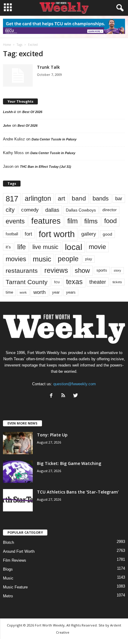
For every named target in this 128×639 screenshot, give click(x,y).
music (42, 259)
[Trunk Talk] (18, 75)
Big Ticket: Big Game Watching (69, 463)
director (109, 210)
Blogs (8, 569)
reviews (56, 270)
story (117, 270)
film (72, 221)
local (73, 247)
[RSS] (65, 396)
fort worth (57, 234)
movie (97, 246)
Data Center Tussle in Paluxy (54, 139)
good (107, 234)
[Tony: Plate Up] (18, 443)
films (91, 221)
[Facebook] (52, 396)
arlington (38, 198)
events (15, 221)
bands (101, 198)
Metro (8, 596)
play (88, 259)
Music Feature (15, 587)
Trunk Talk (48, 67)
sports (101, 270)
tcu (57, 282)
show (82, 270)
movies (16, 259)
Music (8, 578)
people (68, 259)
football (12, 234)
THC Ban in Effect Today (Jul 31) (45, 166)
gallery (88, 234)
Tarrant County (27, 281)
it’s (8, 247)
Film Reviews (14, 560)
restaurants (22, 270)
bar (118, 198)
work (23, 292)
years (71, 292)
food (110, 221)
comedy (30, 210)
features (46, 221)
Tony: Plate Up (52, 435)
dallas (52, 210)
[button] (118, 8)
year (56, 292)
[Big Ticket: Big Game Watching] (18, 472)
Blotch (8, 542)
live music (45, 247)
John (7, 125)
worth (39, 292)
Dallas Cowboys (81, 210)
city (10, 209)
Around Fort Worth (19, 551)
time (9, 292)
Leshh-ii (9, 112)
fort (28, 234)
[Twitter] (76, 396)
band (79, 198)
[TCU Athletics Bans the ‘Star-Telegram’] (18, 500)
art (61, 198)
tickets (117, 282)
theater (97, 282)
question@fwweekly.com (74, 384)
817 (12, 198)
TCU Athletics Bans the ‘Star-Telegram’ (78, 492)
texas (74, 282)
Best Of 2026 (32, 112)
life (21, 247)
